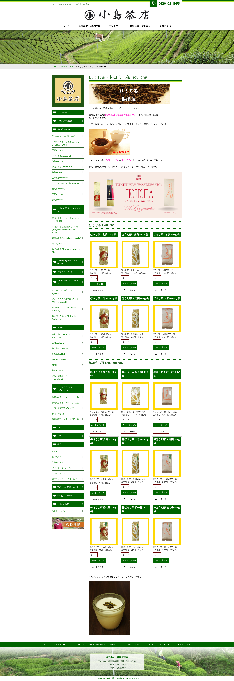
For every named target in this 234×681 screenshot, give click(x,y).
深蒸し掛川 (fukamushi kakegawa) (62, 335)
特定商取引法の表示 (140, 26)
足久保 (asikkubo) (59, 354)
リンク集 (150, 644)
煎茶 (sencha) (58, 161)
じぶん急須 (56, 457)
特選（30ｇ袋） (59, 414)
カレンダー (62, 112)
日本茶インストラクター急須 (64, 479)
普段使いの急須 (58, 462)
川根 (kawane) (58, 365)
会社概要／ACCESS (89, 26)
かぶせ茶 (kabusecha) (61, 156)
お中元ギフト (63, 427)
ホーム (66, 26)
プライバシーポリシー (133, 644)
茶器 (59, 444)
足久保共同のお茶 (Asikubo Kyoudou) (63, 291)
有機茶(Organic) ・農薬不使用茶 (68, 262)
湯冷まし (56, 451)
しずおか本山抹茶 (65, 121)
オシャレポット (58, 473)
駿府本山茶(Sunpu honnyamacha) (66, 238)
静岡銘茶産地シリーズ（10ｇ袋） (66, 419)
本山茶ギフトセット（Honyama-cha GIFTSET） (66, 219)
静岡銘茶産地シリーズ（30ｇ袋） (66, 397)
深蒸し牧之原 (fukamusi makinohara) (62, 377)
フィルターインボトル (61, 468)
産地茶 (60, 327)
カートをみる (97, 290)
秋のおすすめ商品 (65, 496)
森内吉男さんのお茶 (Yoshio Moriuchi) (64, 309)
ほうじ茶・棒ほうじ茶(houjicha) (65, 183)
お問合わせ (165, 26)
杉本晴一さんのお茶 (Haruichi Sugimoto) (64, 317)
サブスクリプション (182, 644)
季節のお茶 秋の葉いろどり (64, 136)
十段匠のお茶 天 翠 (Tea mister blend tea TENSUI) (66, 143)
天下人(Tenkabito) (59, 243)
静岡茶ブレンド (68, 66)
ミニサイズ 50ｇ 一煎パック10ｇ (68, 388)
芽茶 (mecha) (58, 194)
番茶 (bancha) (58, 200)
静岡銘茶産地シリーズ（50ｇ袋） (66, 403)
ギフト (60, 436)
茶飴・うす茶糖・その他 (67, 487)
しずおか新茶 (63, 504)
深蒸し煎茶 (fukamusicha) (63, 167)
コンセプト (115, 26)
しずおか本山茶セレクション (68, 209)
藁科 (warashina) (59, 359)
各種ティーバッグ (65, 272)
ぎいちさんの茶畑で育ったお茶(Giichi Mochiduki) (65, 300)
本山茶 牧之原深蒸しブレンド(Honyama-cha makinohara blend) (65, 230)
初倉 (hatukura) (58, 370)
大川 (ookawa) (58, 343)
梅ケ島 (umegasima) (61, 348)
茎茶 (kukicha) (58, 172)
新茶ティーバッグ (59, 511)
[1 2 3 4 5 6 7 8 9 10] (94, 278)
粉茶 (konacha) (58, 189)
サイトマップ (164, 644)
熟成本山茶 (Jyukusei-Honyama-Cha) (66, 250)
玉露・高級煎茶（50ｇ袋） (63, 408)
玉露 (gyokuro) (59, 150)
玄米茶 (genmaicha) (60, 178)
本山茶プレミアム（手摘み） (67, 282)
